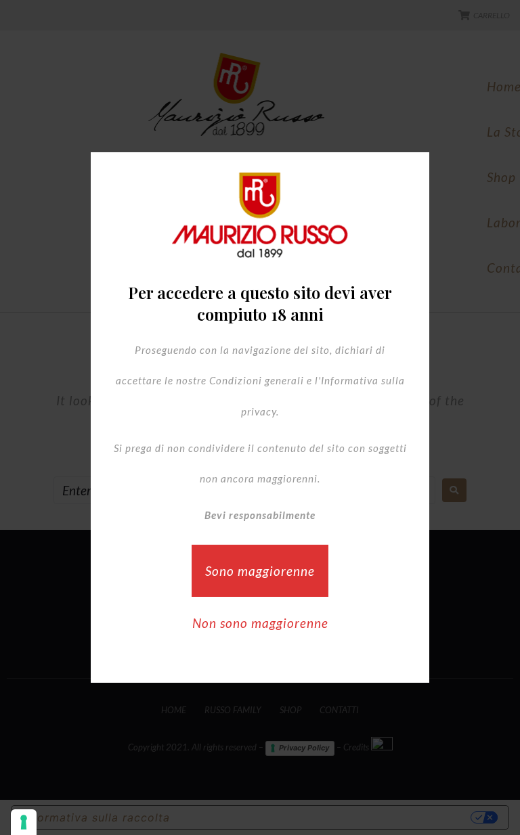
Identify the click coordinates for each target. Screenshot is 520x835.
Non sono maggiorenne (260, 623)
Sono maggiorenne (260, 571)
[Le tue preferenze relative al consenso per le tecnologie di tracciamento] (24, 822)
